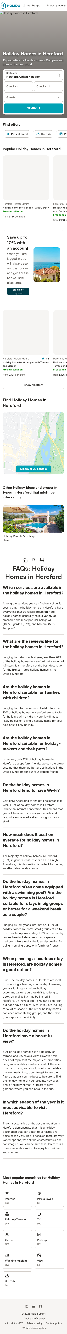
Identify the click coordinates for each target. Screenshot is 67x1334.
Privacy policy (34, 1323)
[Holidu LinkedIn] (33, 1306)
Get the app (33, 5)
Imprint (11, 1323)
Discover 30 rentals (33, 469)
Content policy (54, 1323)
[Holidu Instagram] (27, 1306)
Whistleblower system (35, 1328)
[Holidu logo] (10, 5)
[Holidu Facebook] (40, 1306)
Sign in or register (18, 291)
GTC (20, 1323)
